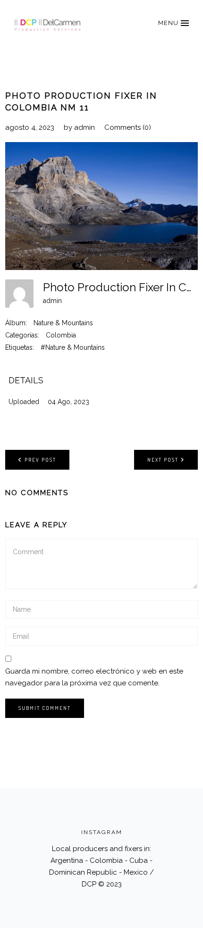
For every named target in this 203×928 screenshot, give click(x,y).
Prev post (40, 459)
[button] (173, 23)
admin (84, 127)
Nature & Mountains (63, 323)
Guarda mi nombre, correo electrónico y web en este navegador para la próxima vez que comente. (94, 677)
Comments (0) (127, 127)
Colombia (61, 335)
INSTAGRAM (101, 832)
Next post (162, 459)
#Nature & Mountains (73, 347)
